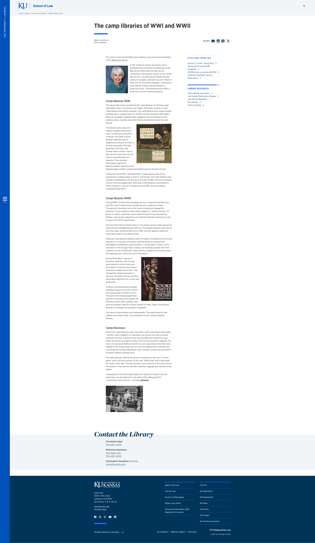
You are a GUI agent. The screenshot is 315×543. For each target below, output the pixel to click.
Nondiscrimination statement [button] (107, 532)
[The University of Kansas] (107, 486)
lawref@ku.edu (113, 452)
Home (21, 13)
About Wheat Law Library (199, 93)
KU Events (204, 509)
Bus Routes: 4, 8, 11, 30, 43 (105, 501)
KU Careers (204, 515)
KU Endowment (206, 497)
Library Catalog (194, 105)
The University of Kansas (223, 534)
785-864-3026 (113, 444)
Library (27, 13)
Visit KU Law (170, 491)
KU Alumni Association (210, 521)
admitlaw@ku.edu (102, 506)
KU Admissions (206, 491)
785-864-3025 (113, 455)
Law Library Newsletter (198, 99)
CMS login (192, 532)
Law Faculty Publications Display (202, 96)
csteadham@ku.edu (116, 464)
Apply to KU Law (172, 485)
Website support (178, 532)
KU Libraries (193, 102)
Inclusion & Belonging (174, 497)
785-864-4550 (100, 509)
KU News (204, 503)
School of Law (43, 6)
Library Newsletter (55, 13)
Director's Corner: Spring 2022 (201, 63)
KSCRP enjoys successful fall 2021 (202, 72)
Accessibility (162, 532)
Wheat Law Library (119, 60)
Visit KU (203, 485)
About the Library (39, 13)
